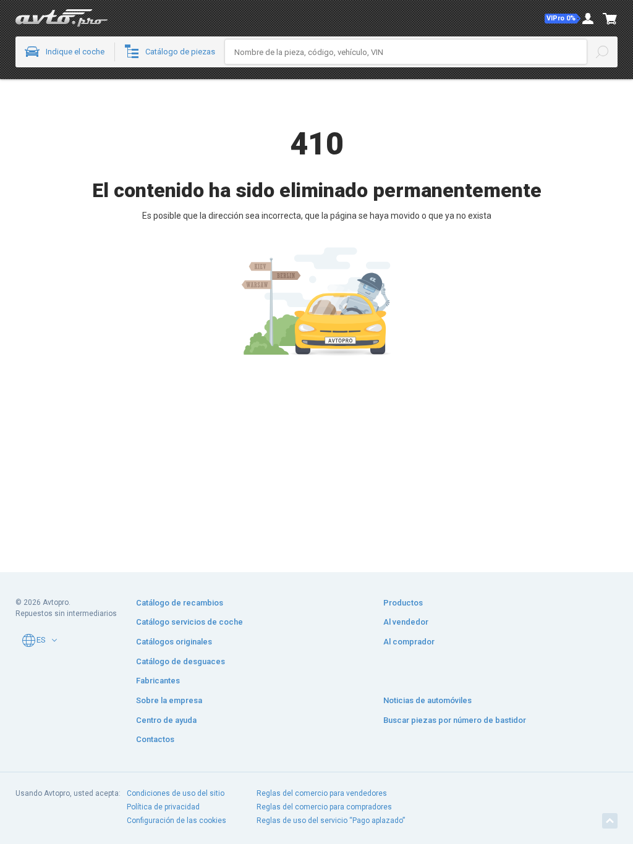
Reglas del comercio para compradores (324, 807)
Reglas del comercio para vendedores (322, 793)
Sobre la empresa (169, 700)
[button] (562, 18)
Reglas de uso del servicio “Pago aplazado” (331, 820)
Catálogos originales (174, 641)
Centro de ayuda (166, 720)
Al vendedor (405, 622)
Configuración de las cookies (176, 820)
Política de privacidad (163, 807)
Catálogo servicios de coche (189, 622)
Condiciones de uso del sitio (175, 793)
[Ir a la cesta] (610, 18)
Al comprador (409, 641)
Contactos (155, 739)
